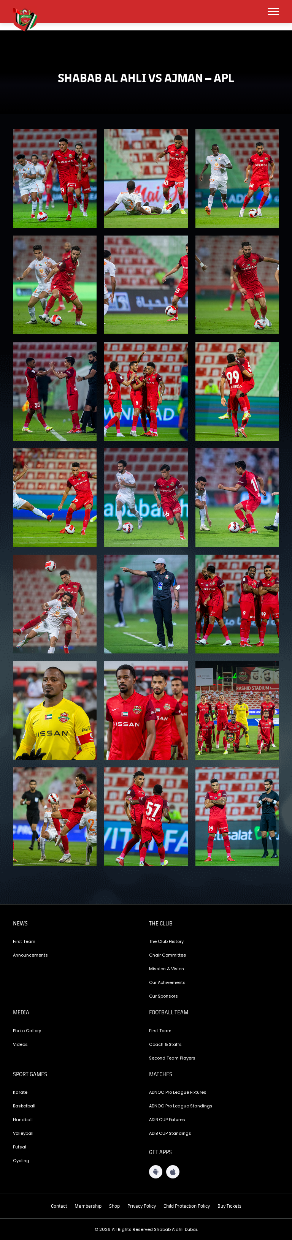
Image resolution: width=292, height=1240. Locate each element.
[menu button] (273, 11)
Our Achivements (167, 982)
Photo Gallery (27, 1031)
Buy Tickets (229, 1206)
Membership (88, 1206)
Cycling (21, 1161)
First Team (24, 941)
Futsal (19, 1147)
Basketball (24, 1106)
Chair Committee (167, 955)
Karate (20, 1092)
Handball (23, 1120)
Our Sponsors (163, 996)
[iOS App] (172, 1171)
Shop (114, 1206)
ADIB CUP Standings (170, 1133)
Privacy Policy (141, 1206)
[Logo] (28, 19)
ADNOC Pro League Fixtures (177, 1092)
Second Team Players (172, 1058)
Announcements (30, 955)
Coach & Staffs (165, 1044)
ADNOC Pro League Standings (181, 1106)
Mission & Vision (166, 969)
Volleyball (23, 1133)
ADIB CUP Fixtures (167, 1120)
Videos (20, 1044)
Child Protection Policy (186, 1206)
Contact (59, 1206)
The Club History (166, 941)
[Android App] (155, 1171)
